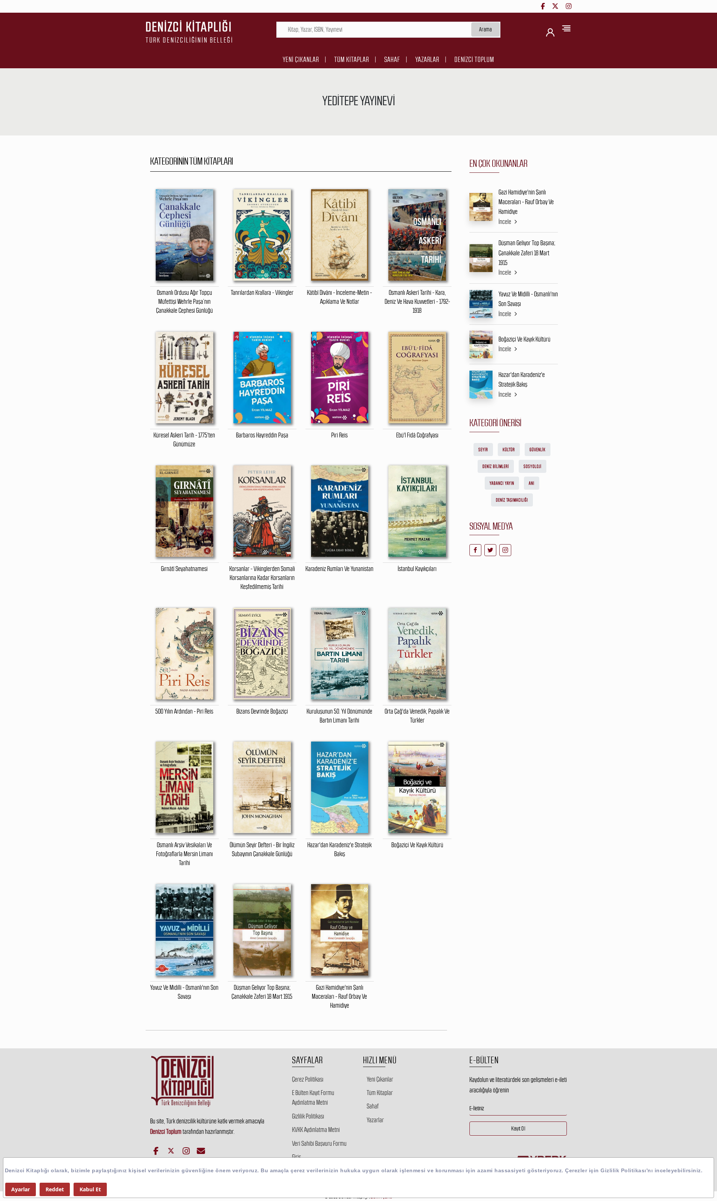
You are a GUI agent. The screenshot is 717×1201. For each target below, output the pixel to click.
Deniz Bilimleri (495, 466)
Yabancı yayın (502, 483)
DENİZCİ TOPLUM (474, 59)
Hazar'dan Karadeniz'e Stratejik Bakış (522, 379)
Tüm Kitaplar (351, 59)
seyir (483, 449)
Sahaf (392, 59)
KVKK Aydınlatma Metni (316, 1129)
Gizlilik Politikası (308, 1116)
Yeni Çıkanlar (301, 59)
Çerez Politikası (307, 1079)
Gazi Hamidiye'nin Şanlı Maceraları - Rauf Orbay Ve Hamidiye (526, 202)
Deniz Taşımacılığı (512, 500)
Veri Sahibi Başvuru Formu (319, 1143)
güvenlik (538, 449)
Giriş (296, 1157)
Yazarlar (427, 59)
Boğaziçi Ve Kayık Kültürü (524, 339)
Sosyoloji (532, 466)
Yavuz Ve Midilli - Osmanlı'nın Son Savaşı (528, 299)
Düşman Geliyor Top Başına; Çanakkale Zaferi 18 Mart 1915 (527, 252)
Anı (531, 483)
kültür (509, 449)
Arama (485, 29)
